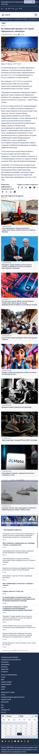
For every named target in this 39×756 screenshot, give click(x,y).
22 (31, 731)
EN (6, 9)
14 (25, 728)
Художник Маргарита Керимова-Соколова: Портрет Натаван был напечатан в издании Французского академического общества (17, 635)
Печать (15, 34)
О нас (3, 695)
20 (20, 731)
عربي (16, 9)
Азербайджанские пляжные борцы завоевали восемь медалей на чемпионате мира (18, 552)
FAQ (2, 705)
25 (10, 734)
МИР (4, 23)
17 (5, 731)
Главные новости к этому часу (13, 591)
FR (11, 9)
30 (36, 734)
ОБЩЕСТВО (4, 669)
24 (5, 734)
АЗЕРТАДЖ (16, 64)
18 (10, 731)
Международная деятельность (13, 697)
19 (16, 731)
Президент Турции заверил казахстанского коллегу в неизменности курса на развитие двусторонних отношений (17, 266)
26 (16, 734)
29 (31, 734)
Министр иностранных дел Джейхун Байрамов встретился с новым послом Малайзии (18, 569)
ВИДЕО (3, 687)
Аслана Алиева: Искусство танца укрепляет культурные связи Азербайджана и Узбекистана (19, 626)
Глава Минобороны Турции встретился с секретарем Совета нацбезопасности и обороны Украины (18, 230)
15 (31, 728)
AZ (2, 9)
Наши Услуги (6, 699)
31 (5, 736)
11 (10, 728)
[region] (20, 592)
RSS (2, 707)
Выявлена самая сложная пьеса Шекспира (16, 407)
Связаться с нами (8, 692)
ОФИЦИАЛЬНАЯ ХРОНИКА (9, 657)
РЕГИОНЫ (4, 667)
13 (20, 728)
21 (25, 731)
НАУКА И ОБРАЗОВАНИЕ (9, 675)
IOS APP (3, 712)
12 (16, 728)
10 (5, 728)
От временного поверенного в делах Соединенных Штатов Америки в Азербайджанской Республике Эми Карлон (17, 608)
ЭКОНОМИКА (5, 664)
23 (36, 731)
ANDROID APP (5, 710)
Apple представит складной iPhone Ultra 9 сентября (19, 440)
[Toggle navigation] (35, 15)
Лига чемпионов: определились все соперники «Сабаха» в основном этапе (19, 544)
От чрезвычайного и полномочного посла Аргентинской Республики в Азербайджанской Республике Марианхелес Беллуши (19, 599)
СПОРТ (3, 677)
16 (36, 728)
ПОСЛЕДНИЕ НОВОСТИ (12, 530)
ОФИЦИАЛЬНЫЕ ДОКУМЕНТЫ (11, 660)
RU (4, 9)
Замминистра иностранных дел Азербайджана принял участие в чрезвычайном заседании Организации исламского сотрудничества (19, 535)
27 (20, 734)
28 (25, 734)
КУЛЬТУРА (4, 672)
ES (13, 9)
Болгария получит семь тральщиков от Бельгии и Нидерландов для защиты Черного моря (19, 508)
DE (9, 9)
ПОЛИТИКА (5, 662)
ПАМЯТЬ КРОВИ (6, 682)
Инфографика (6, 684)
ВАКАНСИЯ (4, 702)
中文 (20, 9)
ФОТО (3, 689)
